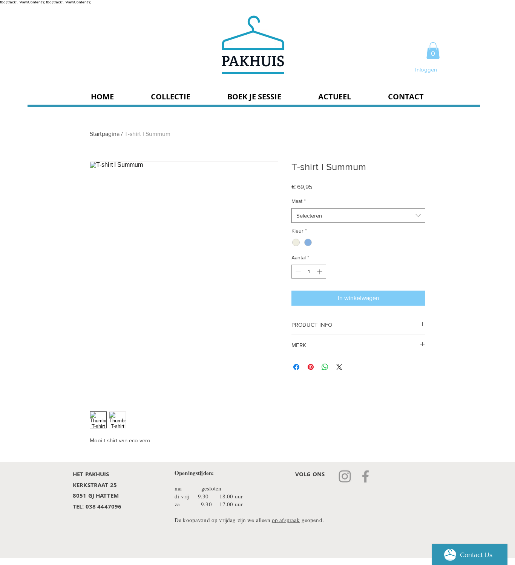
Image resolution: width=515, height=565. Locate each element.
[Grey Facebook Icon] (365, 476)
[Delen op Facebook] (296, 367)
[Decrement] (297, 271)
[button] (433, 50)
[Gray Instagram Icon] (345, 476)
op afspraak (286, 520)
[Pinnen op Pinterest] (310, 367)
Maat (298, 201)
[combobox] (358, 215)
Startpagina (105, 134)
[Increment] (320, 271)
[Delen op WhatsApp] (325, 367)
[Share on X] (339, 367)
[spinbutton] (309, 271)
